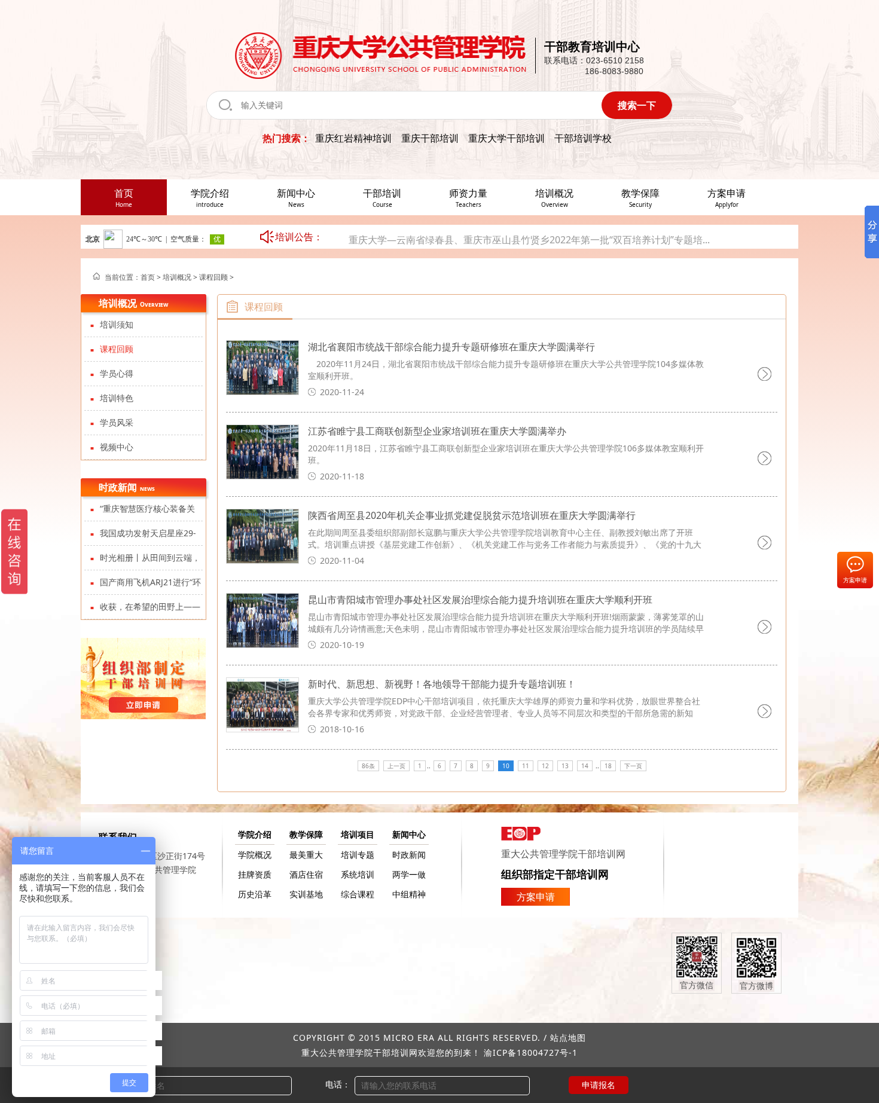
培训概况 (177, 277)
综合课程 (357, 894)
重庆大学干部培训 (506, 138)
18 (608, 766)
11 (525, 766)
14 (584, 766)
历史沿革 (254, 894)
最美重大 (306, 854)
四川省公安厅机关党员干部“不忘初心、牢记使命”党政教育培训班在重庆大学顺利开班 (529, 246)
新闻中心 (409, 834)
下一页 (633, 766)
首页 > (152, 277)
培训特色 (116, 398)
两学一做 (409, 874)
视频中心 (116, 447)
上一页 (396, 766)
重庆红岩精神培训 (353, 138)
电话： (337, 1084)
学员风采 (116, 422)
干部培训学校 (583, 138)
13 (565, 766)
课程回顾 (213, 277)
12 (545, 766)
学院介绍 (254, 834)
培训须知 (116, 324)
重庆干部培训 (430, 138)
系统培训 (357, 874)
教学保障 (306, 834)
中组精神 (409, 894)
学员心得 (116, 373)
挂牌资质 (254, 874)
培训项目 (357, 834)
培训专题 (357, 854)
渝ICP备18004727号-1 (531, 1052)
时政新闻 (409, 854)
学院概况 (254, 854)
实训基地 (306, 894)
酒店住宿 (306, 874)
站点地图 (568, 1037)
